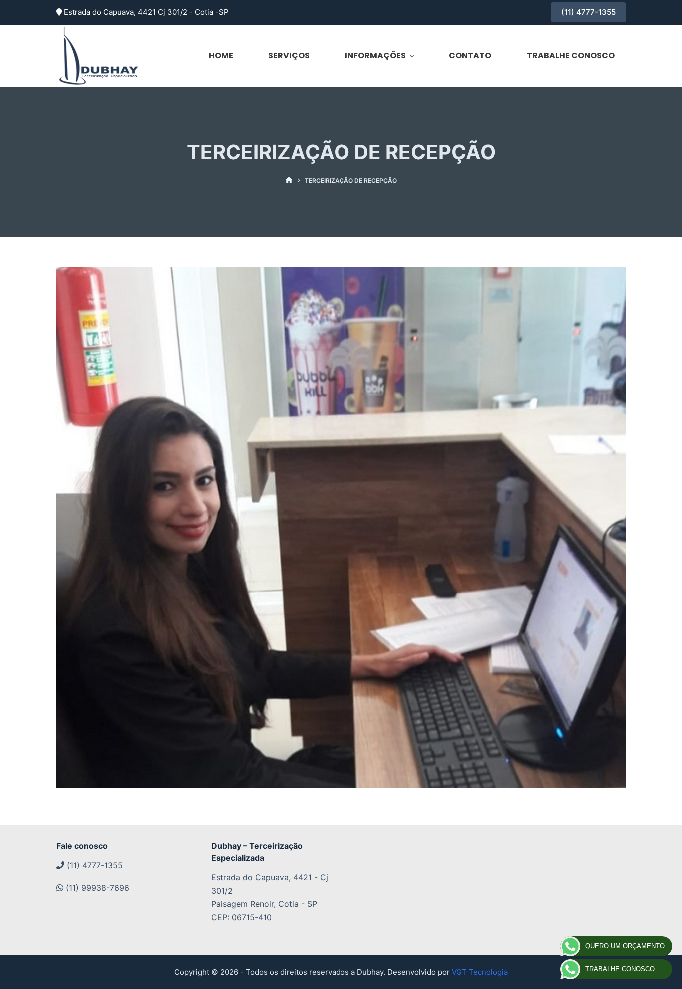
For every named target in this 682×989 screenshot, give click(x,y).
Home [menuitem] (221, 55)
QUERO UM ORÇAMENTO (625, 946)
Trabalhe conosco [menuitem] (571, 55)
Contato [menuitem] (470, 55)
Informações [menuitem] (375, 55)
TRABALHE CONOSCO (620, 969)
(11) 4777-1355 (588, 12)
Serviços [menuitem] (289, 55)
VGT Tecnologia (480, 972)
